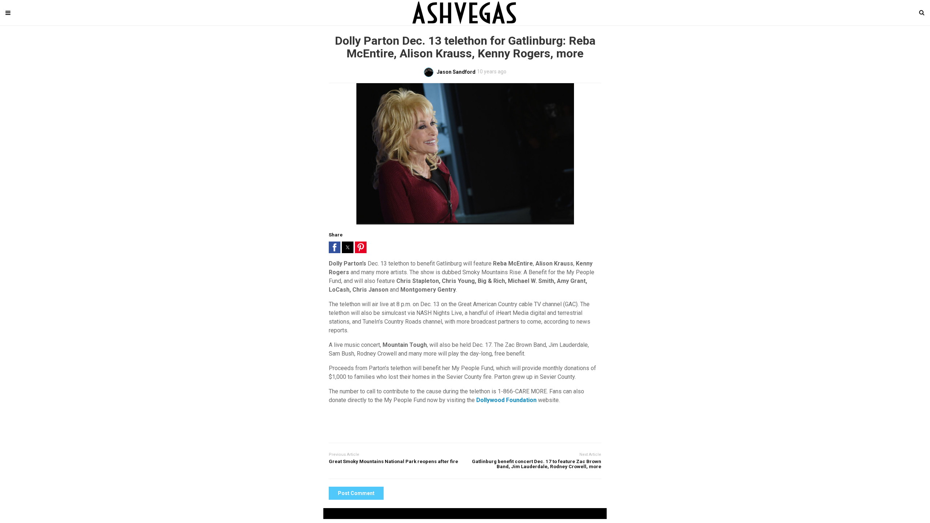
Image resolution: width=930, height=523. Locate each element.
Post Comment (356, 493)
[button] (334, 247)
